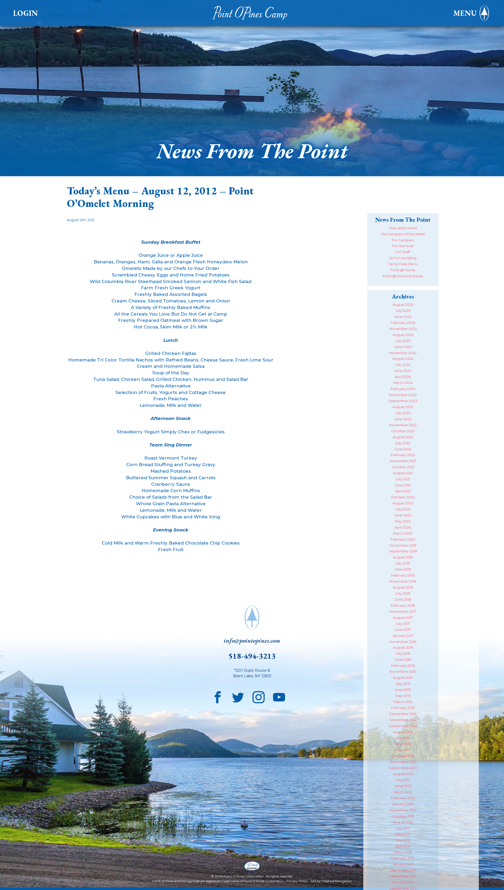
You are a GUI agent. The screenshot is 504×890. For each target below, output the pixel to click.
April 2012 (403, 846)
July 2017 (403, 624)
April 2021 (403, 491)
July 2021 (403, 479)
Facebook (217, 696)
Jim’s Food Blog (402, 258)
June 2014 (403, 744)
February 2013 (403, 798)
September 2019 (403, 551)
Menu (465, 13)
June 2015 (403, 690)
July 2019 (403, 563)
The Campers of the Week (403, 234)
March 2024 (403, 383)
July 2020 (403, 509)
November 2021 (403, 461)
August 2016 (403, 647)
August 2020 (402, 503)
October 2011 (403, 882)
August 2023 (402, 407)
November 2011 (403, 876)
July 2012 (403, 828)
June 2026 (402, 317)
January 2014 (402, 756)
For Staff (403, 252)
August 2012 (403, 822)
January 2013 (402, 804)
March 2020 (403, 533)
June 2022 (403, 449)
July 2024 (403, 365)
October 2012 (403, 816)
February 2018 (403, 605)
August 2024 (402, 359)
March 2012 (403, 852)
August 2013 (403, 774)
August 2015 (403, 678)
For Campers (403, 240)
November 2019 (403, 545)
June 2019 (403, 569)
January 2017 (402, 636)
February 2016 (403, 666)
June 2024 (402, 371)
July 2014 (403, 738)
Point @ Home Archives (403, 276)
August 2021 (403, 473)
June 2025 (403, 347)
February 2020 (403, 539)
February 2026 (403, 323)
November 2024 (403, 353)
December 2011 (403, 870)
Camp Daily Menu (403, 264)
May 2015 (403, 696)
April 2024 (403, 377)
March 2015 (403, 702)
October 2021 (403, 467)
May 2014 (402, 750)
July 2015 (403, 684)
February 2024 (403, 389)
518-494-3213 (252, 656)
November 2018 (402, 581)
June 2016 (403, 660)
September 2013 (403, 768)
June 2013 (403, 786)
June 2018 (403, 599)
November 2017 (403, 612)
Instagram (258, 696)
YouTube (279, 696)
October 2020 (403, 497)
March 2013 (402, 792)
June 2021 (403, 485)
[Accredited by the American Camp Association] (252, 866)
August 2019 (403, 557)
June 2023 (402, 419)
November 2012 (403, 810)
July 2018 (403, 593)
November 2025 (403, 329)
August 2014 (403, 732)
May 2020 (403, 521)
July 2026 (403, 311)
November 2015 (403, 672)
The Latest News (403, 228)
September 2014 (403, 726)
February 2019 (403, 575)
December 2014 (403, 714)
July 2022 (402, 443)
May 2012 (403, 840)
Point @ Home (402, 270)
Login (25, 13)
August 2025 (403, 335)
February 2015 (402, 708)
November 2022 (403, 425)
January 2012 (402, 864)
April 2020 (403, 527)
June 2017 (403, 630)
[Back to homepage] (251, 13)
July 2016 (403, 653)
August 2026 (402, 305)
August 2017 (403, 618)
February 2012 (402, 858)
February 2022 (403, 455)
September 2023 (402, 401)
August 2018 (403, 587)
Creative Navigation (337, 881)
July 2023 (403, 413)
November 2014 (403, 720)
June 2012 (403, 834)
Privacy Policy (297, 881)
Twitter (238, 696)
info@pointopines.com (252, 640)
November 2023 (403, 395)
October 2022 (402, 431)
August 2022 (403, 437)
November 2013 (403, 762)
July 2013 (403, 780)
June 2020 (403, 515)
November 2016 (403, 642)
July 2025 (402, 341)
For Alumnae (403, 246)
